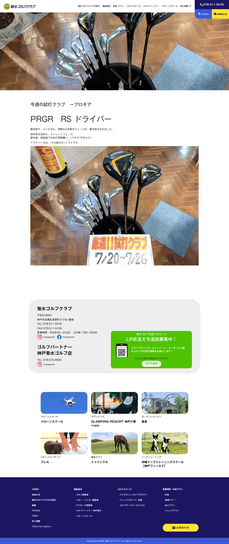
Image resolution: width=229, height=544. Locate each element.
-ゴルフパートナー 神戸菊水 (88, 511)
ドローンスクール (170, 6)
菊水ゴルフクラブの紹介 (89, 6)
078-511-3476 (213, 4)
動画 (34, 505)
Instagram (49, 337)
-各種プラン (169, 500)
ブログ (35, 516)
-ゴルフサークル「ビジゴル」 (132, 505)
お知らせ (36, 495)
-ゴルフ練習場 (81, 495)
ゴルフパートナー (151, 6)
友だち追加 (151, 363)
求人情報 (184, 6)
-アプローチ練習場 (83, 505)
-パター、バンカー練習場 (86, 500)
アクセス (36, 511)
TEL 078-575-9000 (49, 360)
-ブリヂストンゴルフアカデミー (133, 495)
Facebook (68, 337)
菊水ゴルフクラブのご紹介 (44, 500)
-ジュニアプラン (171, 511)
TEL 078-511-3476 (49, 324)
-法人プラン (169, 505)
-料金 (166, 495)
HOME (35, 489)
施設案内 (107, 6)
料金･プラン (118, 6)
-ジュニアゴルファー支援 (130, 500)
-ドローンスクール (83, 516)
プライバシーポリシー (42, 527)
